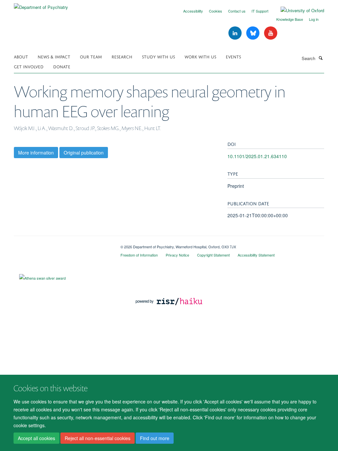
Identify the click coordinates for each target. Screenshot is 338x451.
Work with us (200, 56)
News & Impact (54, 56)
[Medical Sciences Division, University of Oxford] (62, 244)
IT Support (260, 11)
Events (233, 56)
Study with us (158, 56)
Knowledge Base (289, 19)
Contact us (237, 11)
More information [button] (36, 152)
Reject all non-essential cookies (97, 438)
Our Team (91, 56)
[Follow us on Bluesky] (253, 33)
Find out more (154, 438)
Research (122, 56)
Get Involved (29, 66)
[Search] (320, 57)
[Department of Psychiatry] (41, 5)
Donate (61, 66)
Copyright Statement (213, 255)
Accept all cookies (36, 438)
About (21, 56)
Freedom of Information (139, 255)
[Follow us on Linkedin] (235, 33)
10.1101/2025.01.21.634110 (257, 156)
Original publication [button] (84, 152)
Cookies (215, 11)
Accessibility (193, 11)
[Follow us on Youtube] (270, 33)
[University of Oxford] (297, 11)
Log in (314, 19)
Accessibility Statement (256, 255)
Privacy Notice (177, 255)
